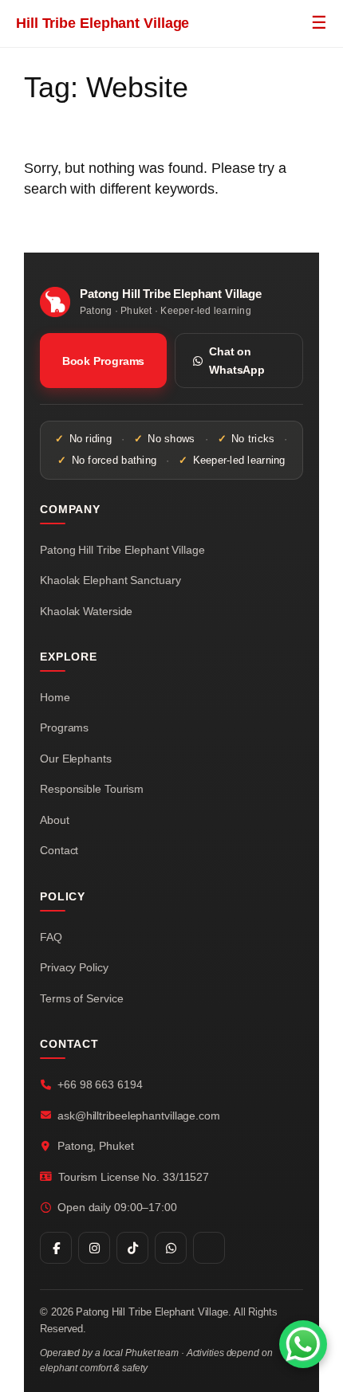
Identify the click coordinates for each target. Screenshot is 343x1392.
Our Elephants (76, 758)
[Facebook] (56, 1248)
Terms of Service (81, 998)
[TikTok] (132, 1248)
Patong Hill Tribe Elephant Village (122, 549)
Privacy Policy (74, 967)
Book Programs (103, 361)
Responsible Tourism (92, 788)
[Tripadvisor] (209, 1248)
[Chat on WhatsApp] (303, 1344)
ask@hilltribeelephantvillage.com (138, 1115)
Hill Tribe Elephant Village (102, 23)
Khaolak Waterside (86, 611)
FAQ (51, 937)
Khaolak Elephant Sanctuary (110, 580)
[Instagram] (94, 1248)
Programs (64, 727)
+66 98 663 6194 (100, 1084)
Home (55, 697)
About (54, 820)
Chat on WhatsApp (237, 360)
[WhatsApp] (171, 1248)
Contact (59, 850)
